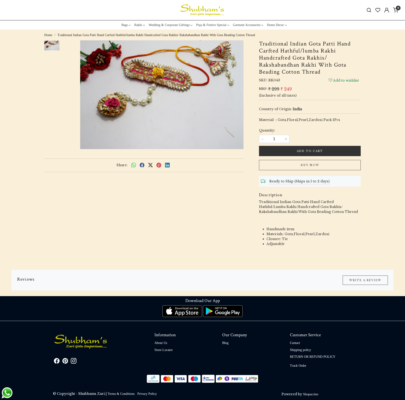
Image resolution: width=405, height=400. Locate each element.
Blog (225, 343)
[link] (368, 10)
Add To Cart (310, 151)
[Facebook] (56, 362)
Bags (124, 25)
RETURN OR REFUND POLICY (312, 356)
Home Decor (275, 25)
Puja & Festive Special (211, 25)
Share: (122, 165)
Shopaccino (310, 394)
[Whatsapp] (133, 165)
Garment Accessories (246, 25)
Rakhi (138, 25)
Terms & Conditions (121, 394)
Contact (295, 343)
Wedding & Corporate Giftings (169, 25)
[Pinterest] (65, 362)
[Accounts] (386, 10)
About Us (160, 343)
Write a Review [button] (365, 280)
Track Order (298, 365)
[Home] (202, 10)
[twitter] (150, 165)
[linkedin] (167, 165)
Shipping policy (300, 350)
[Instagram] (73, 362)
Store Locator (163, 350)
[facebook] (142, 165)
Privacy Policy (147, 394)
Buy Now (310, 165)
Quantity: (267, 130)
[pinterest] (159, 165)
